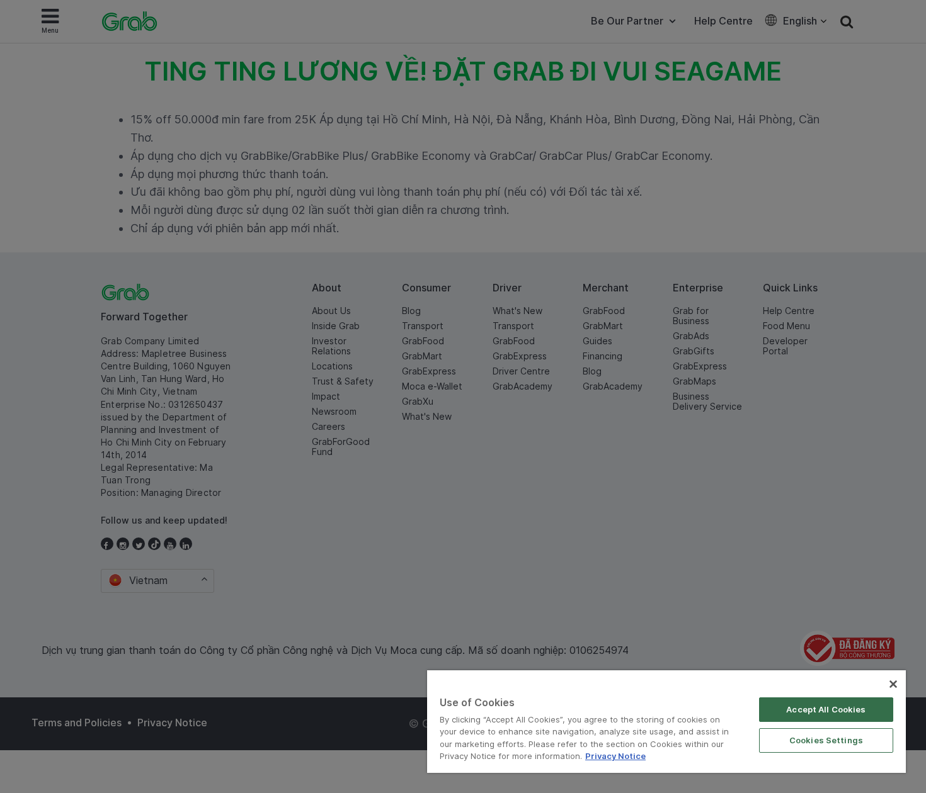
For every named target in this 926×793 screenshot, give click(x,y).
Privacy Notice (615, 756)
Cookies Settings (826, 740)
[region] (666, 721)
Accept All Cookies (826, 709)
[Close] (893, 684)
